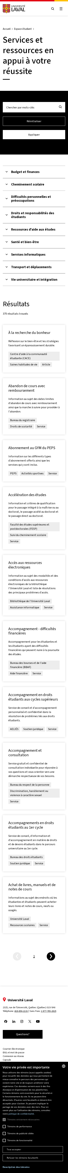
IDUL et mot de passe (13, 1052)
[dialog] (34, 1117)
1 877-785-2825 (48, 1011)
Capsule (7, 1059)
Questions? (22, 1034)
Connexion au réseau (13, 1056)
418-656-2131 (21, 1011)
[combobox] (63, 1066)
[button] (16, 1167)
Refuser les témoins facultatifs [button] (22, 1157)
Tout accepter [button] (14, 1149)
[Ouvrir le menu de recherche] (52, 9)
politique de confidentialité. (21, 1113)
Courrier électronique (14, 1048)
